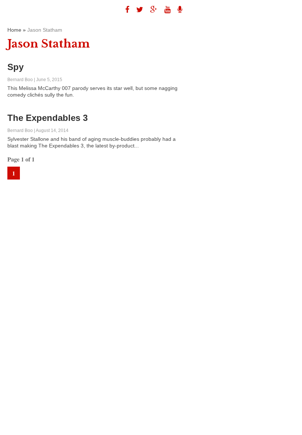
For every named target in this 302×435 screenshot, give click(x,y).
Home (14, 30)
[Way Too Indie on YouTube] (165, 10)
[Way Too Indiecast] (177, 10)
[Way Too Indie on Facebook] (124, 10)
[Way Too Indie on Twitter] (137, 10)
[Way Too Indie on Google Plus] (151, 10)
